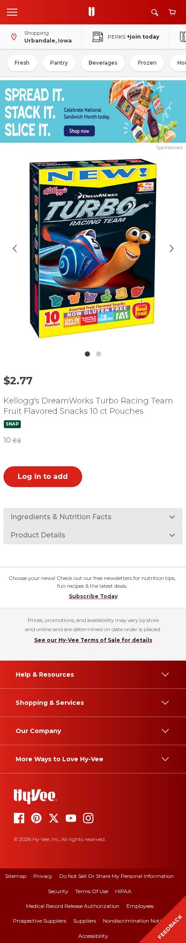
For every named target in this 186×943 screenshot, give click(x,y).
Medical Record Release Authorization (72, 906)
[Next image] (172, 248)
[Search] (155, 12)
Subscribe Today (93, 596)
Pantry (59, 62)
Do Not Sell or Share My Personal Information (116, 876)
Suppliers (84, 920)
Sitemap (15, 876)
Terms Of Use (91, 891)
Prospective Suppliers (39, 920)
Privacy (42, 876)
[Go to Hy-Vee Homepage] (94, 12)
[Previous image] (15, 248)
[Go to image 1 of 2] (87, 354)
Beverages (103, 62)
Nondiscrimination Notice (134, 920)
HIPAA (123, 891)
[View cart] (172, 12)
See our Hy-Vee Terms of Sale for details (93, 640)
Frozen (147, 62)
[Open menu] (12, 12)
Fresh (22, 62)
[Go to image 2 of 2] (98, 354)
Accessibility (93, 936)
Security (58, 891)
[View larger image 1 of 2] (93, 248)
